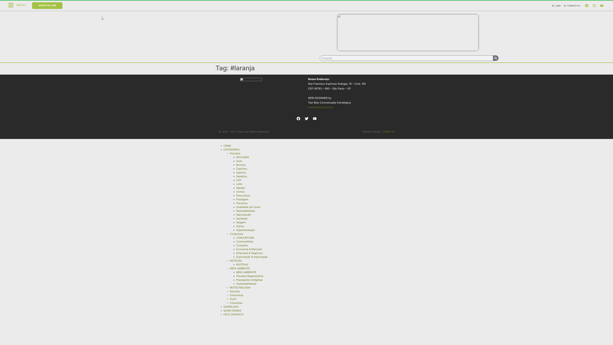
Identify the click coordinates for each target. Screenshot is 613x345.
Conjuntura (236, 233)
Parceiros (242, 203)
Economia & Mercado (249, 249)
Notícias (235, 291)
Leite (239, 184)
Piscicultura (243, 195)
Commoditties (244, 241)
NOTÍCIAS (236, 260)
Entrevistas (236, 295)
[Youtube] (601, 5)
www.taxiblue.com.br (320, 107)
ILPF (238, 180)
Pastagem (242, 199)
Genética (241, 176)
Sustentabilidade (246, 283)
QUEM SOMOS (232, 310)
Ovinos (240, 191)
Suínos (240, 226)
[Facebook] (586, 5)
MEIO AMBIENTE (240, 268)
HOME (227, 145)
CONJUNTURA (245, 237)
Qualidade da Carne (248, 207)
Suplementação (245, 230)
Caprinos (241, 168)
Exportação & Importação (252, 256)
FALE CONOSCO (233, 314)
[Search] (495, 58)
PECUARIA (242, 157)
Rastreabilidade (245, 210)
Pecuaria (235, 153)
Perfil (233, 299)
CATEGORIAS (231, 149)
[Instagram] (594, 5)
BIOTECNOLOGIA (240, 287)
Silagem (241, 222)
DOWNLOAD (230, 306)
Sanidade (241, 218)
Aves (239, 161)
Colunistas (236, 302)
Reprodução (243, 214)
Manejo (240, 187)
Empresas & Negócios (249, 253)
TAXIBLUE (388, 131)
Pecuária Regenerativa (249, 276)
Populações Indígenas (249, 279)
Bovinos (241, 164)
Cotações (242, 245)
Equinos (241, 172)
